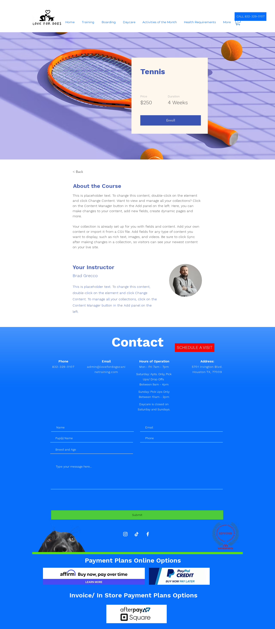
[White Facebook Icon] (148, 534)
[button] (238, 22)
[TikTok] (136, 534)
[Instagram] (125, 534)
